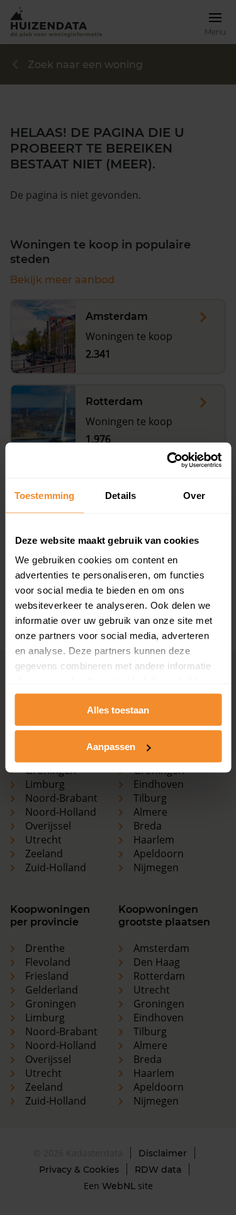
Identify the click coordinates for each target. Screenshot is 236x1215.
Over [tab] (194, 495)
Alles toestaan (118, 709)
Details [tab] (120, 495)
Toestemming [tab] (44, 495)
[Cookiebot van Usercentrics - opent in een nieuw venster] (168, 460)
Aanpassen (110, 746)
